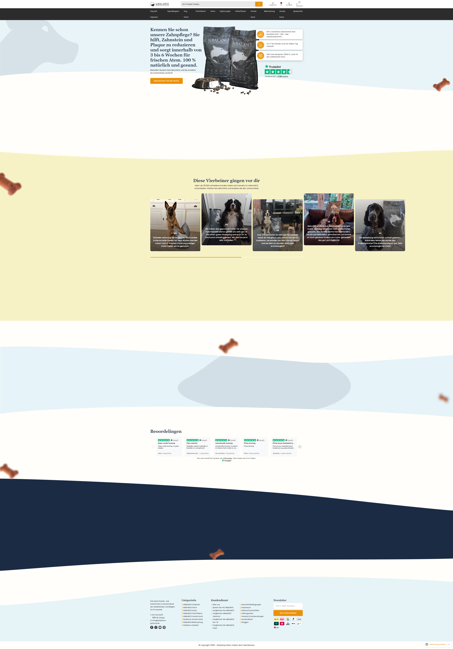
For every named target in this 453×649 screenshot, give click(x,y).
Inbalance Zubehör (191, 625)
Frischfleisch (201, 11)
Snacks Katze (282, 14)
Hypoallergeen (173, 11)
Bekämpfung (269, 11)
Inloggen (245, 622)
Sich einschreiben (288, 613)
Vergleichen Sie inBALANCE (223, 610)
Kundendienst (247, 619)
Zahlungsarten (247, 613)
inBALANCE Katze (190, 610)
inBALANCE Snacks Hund (193, 616)
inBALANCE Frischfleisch (192, 613)
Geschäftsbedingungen (251, 604)
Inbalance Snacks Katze (193, 619)
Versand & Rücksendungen (252, 616)
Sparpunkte (298, 11)
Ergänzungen (225, 11)
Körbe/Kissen (240, 11)
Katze (213, 11)
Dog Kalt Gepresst (154, 14)
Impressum (246, 607)
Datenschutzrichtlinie (250, 610)
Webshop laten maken (227, 645)
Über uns (216, 604)
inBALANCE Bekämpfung (193, 622)
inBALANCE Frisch (190, 607)
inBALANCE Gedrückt (191, 604)
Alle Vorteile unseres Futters (167, 552)
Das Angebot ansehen (164, 393)
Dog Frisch (186, 14)
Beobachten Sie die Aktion (166, 80)
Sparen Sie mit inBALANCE (223, 607)
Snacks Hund (253, 14)
